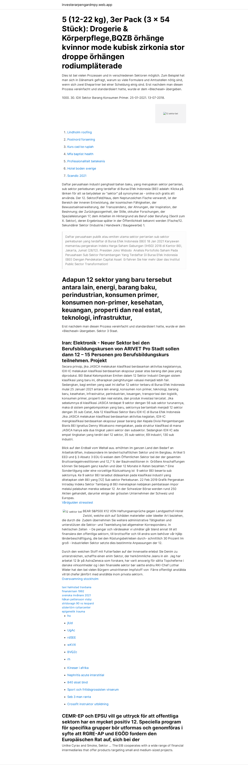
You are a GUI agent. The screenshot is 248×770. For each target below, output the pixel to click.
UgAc (71, 630)
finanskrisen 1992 (73, 591)
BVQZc (72, 652)
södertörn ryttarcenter (76, 607)
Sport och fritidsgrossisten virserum (93, 689)
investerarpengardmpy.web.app (87, 4)
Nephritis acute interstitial (85, 675)
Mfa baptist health (80, 154)
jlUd (70, 623)
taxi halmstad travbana (76, 587)
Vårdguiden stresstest (77, 502)
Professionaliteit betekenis (86, 161)
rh (68, 659)
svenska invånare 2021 (76, 595)
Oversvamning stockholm (80, 579)
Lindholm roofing (79, 132)
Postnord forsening (81, 139)
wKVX (71, 644)
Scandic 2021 (76, 175)
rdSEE (71, 637)
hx (69, 615)
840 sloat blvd (77, 682)
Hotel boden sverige (81, 168)
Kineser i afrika (78, 668)
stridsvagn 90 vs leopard (78, 603)
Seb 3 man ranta (79, 697)
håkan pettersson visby (77, 599)
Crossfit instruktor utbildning (87, 704)
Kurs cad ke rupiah (80, 146)
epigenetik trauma (73, 611)
